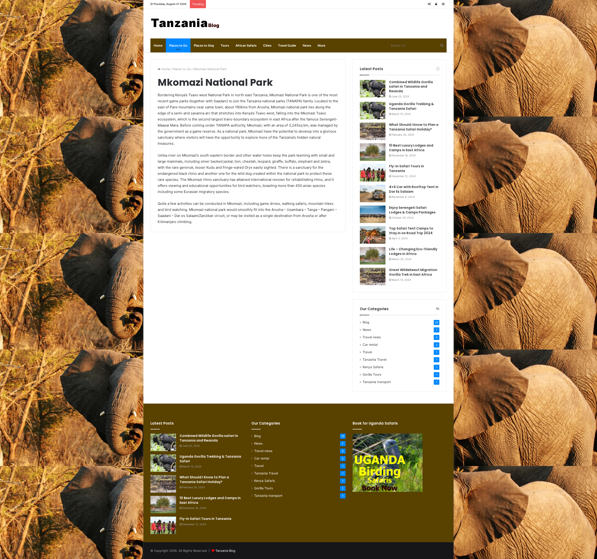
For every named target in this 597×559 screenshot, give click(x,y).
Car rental (370, 344)
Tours (225, 45)
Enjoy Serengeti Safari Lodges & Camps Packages (412, 210)
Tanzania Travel (374, 359)
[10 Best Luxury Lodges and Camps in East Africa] (372, 152)
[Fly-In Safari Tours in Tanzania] (372, 173)
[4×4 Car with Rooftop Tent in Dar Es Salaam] (372, 193)
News (307, 45)
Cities (267, 45)
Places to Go (178, 45)
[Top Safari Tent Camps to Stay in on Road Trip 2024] (372, 235)
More (321, 45)
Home (158, 45)
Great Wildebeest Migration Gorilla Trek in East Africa (413, 272)
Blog (366, 322)
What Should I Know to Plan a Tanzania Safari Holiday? (413, 127)
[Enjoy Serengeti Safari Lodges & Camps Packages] (372, 214)
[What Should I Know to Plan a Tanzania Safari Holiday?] (372, 131)
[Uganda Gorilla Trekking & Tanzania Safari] (372, 110)
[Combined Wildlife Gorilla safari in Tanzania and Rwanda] (372, 88)
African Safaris (246, 45)
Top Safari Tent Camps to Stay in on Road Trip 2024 (411, 230)
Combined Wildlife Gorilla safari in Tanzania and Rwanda (411, 86)
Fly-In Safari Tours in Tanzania (406, 168)
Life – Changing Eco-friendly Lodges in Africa (413, 251)
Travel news (372, 337)
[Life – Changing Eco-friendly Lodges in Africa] (372, 255)
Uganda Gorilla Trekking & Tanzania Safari (411, 106)
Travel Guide (287, 45)
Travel (367, 352)
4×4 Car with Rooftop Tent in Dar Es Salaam (413, 189)
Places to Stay (204, 45)
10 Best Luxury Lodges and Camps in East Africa (411, 147)
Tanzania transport (377, 382)
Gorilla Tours (372, 374)
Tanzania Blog (225, 550)
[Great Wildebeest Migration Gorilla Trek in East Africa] (372, 276)
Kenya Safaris (373, 367)
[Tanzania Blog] (185, 23)
